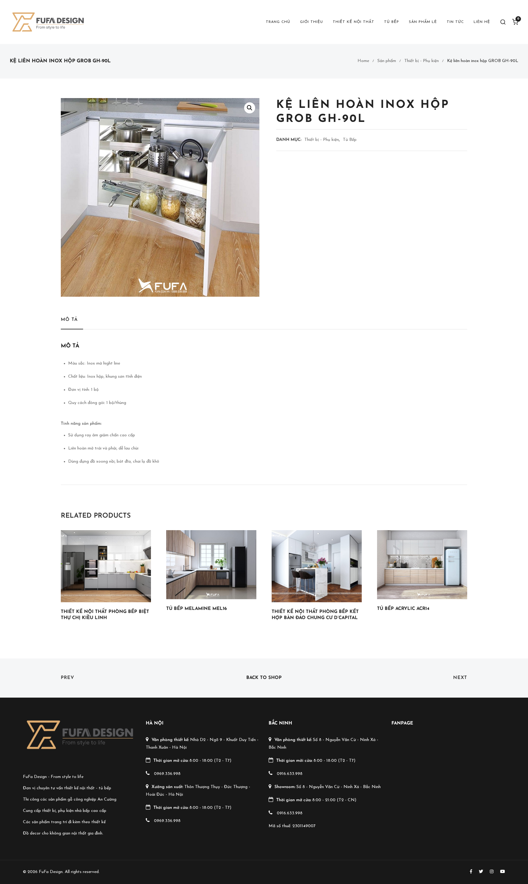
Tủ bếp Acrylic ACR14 (403, 609)
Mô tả (69, 319)
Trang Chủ (278, 22)
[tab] (72, 322)
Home (363, 61)
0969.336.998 (167, 774)
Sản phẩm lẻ (423, 22)
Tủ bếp (391, 22)
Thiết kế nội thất (353, 22)
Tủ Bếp (350, 140)
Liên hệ (482, 22)
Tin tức (455, 22)
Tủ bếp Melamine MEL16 (196, 609)
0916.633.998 (289, 774)
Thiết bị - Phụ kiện (421, 61)
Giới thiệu (311, 22)
